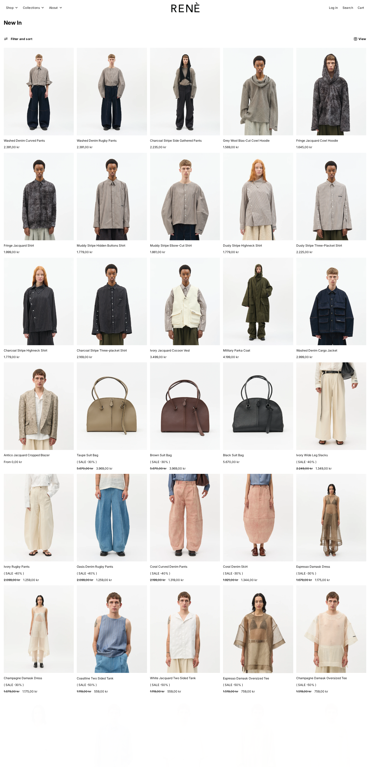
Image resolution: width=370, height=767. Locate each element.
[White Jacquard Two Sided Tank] (185, 629)
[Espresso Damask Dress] (331, 517)
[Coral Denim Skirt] (258, 517)
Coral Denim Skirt (235, 566)
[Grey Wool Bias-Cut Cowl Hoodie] (258, 91)
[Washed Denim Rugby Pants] (112, 91)
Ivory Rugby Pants (16, 566)
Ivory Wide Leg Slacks (312, 455)
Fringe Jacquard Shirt (19, 245)
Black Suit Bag (233, 455)
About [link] (53, 7)
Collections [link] (31, 7)
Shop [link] (10, 7)
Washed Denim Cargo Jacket (316, 350)
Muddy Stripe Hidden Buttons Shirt (101, 245)
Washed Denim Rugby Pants (97, 140)
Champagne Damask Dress (23, 678)
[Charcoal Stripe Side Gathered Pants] (185, 91)
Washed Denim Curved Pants (24, 140)
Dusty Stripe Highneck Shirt (242, 245)
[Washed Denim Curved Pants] (39, 91)
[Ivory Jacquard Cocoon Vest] (185, 301)
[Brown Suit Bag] (185, 406)
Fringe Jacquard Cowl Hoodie (317, 140)
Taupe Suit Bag (87, 455)
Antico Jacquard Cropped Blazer (27, 455)
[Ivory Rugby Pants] (39, 517)
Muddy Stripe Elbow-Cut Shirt (171, 245)
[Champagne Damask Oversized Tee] (331, 629)
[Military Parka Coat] (258, 301)
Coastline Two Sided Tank (95, 678)
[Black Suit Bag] (258, 406)
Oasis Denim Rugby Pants (95, 566)
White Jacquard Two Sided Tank (173, 678)
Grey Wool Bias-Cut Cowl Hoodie (246, 140)
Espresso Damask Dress (313, 566)
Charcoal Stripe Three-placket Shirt (102, 350)
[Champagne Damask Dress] (39, 629)
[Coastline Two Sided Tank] (112, 629)
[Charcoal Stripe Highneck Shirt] (39, 301)
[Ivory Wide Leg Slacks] (331, 406)
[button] (18, 39)
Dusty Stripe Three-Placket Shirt (319, 245)
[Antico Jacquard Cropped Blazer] (39, 406)
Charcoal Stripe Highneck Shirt (25, 350)
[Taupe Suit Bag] (112, 406)
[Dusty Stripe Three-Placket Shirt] (331, 196)
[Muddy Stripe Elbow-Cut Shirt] (185, 196)
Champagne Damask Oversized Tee (321, 678)
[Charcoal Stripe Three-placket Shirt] (112, 301)
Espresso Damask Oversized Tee (246, 678)
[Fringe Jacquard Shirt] (39, 196)
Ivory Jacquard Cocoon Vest (170, 350)
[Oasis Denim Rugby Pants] (112, 517)
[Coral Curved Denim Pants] (185, 517)
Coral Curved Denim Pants (168, 566)
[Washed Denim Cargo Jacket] (331, 301)
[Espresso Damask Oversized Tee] (258, 629)
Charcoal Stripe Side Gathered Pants (176, 140)
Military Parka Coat (236, 350)
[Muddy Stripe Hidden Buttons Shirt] (112, 196)
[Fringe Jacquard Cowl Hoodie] (331, 91)
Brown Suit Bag (161, 455)
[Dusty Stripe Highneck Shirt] (258, 196)
